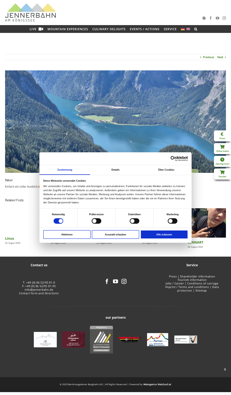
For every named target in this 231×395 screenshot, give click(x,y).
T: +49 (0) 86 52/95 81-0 (39, 282)
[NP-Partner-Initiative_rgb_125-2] (157, 335)
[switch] (96, 221)
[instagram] (124, 281)
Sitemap (201, 290)
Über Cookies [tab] (166, 169)
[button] (195, 29)
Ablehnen (67, 234)
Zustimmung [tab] (64, 169)
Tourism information (192, 280)
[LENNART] (207, 210)
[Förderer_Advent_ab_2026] (73, 333)
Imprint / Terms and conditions (187, 287)
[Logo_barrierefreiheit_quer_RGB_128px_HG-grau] (185, 337)
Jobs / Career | (176, 283)
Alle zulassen (164, 234)
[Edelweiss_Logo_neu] (45, 334)
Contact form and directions (39, 293)
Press (173, 276)
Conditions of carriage (202, 283)
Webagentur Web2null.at (157, 384)
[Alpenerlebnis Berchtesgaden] (101, 328)
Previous (208, 57)
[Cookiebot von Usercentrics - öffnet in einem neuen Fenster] (173, 158)
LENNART (195, 242)
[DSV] (129, 339)
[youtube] (115, 281)
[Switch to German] (183, 29)
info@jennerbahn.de (39, 290)
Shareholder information (197, 276)
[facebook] (107, 281)
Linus (9, 238)
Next (220, 57)
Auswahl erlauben (115, 234)
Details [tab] (115, 169)
